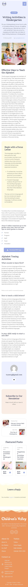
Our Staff (4, 548)
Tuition (16, 542)
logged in (11, 497)
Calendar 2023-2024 (19, 551)
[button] (23, 580)
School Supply (17, 545)
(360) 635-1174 (8, 576)
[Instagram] (16, 532)
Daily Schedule (18, 548)
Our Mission (5, 545)
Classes (4, 551)
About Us (4, 542)
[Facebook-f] (12, 532)
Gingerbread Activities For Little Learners (21, 455)
